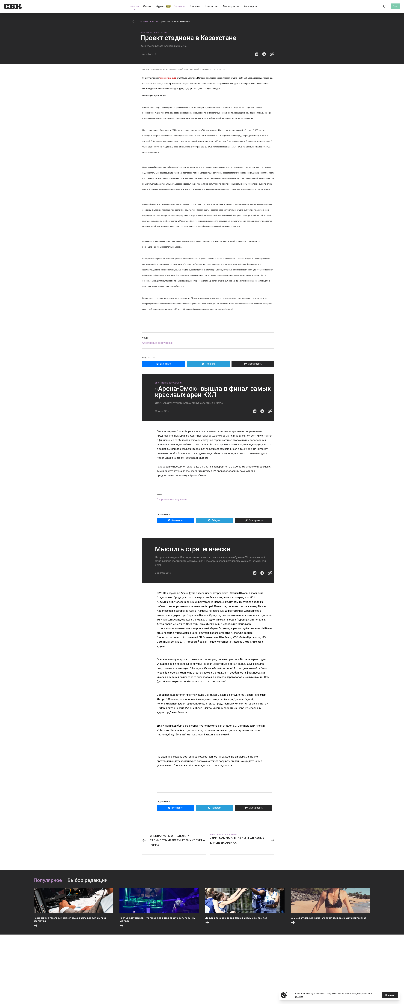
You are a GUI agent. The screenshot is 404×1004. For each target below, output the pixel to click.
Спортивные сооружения (154, 32)
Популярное (48, 880)
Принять (390, 995)
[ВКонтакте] (370, 6)
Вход (395, 6)
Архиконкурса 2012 (167, 78)
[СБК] (13, 6)
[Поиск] (385, 6)
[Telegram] (376, 6)
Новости (154, 21)
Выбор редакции (88, 880)
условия (299, 996)
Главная (144, 21)
